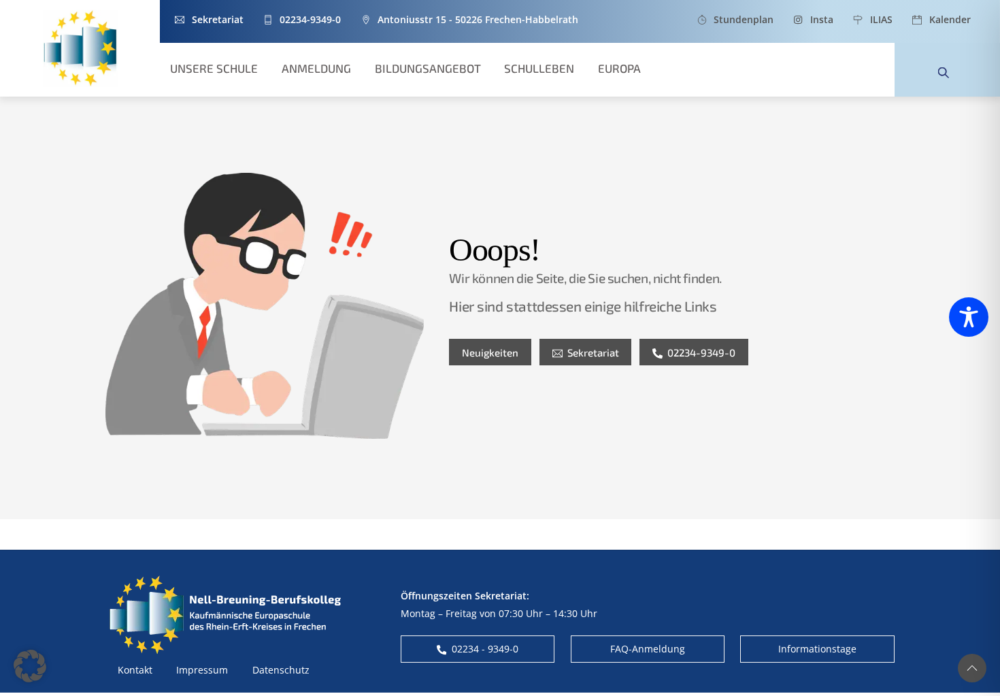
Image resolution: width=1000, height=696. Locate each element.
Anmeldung (316, 68)
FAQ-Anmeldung (647, 648)
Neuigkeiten (490, 352)
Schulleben (539, 68)
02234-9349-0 (701, 352)
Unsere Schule (214, 68)
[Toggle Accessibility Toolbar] (969, 317)
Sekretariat (593, 352)
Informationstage (817, 648)
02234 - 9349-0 (485, 648)
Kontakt (135, 669)
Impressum (202, 669)
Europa (619, 68)
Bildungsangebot (428, 68)
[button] (30, 666)
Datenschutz (281, 669)
